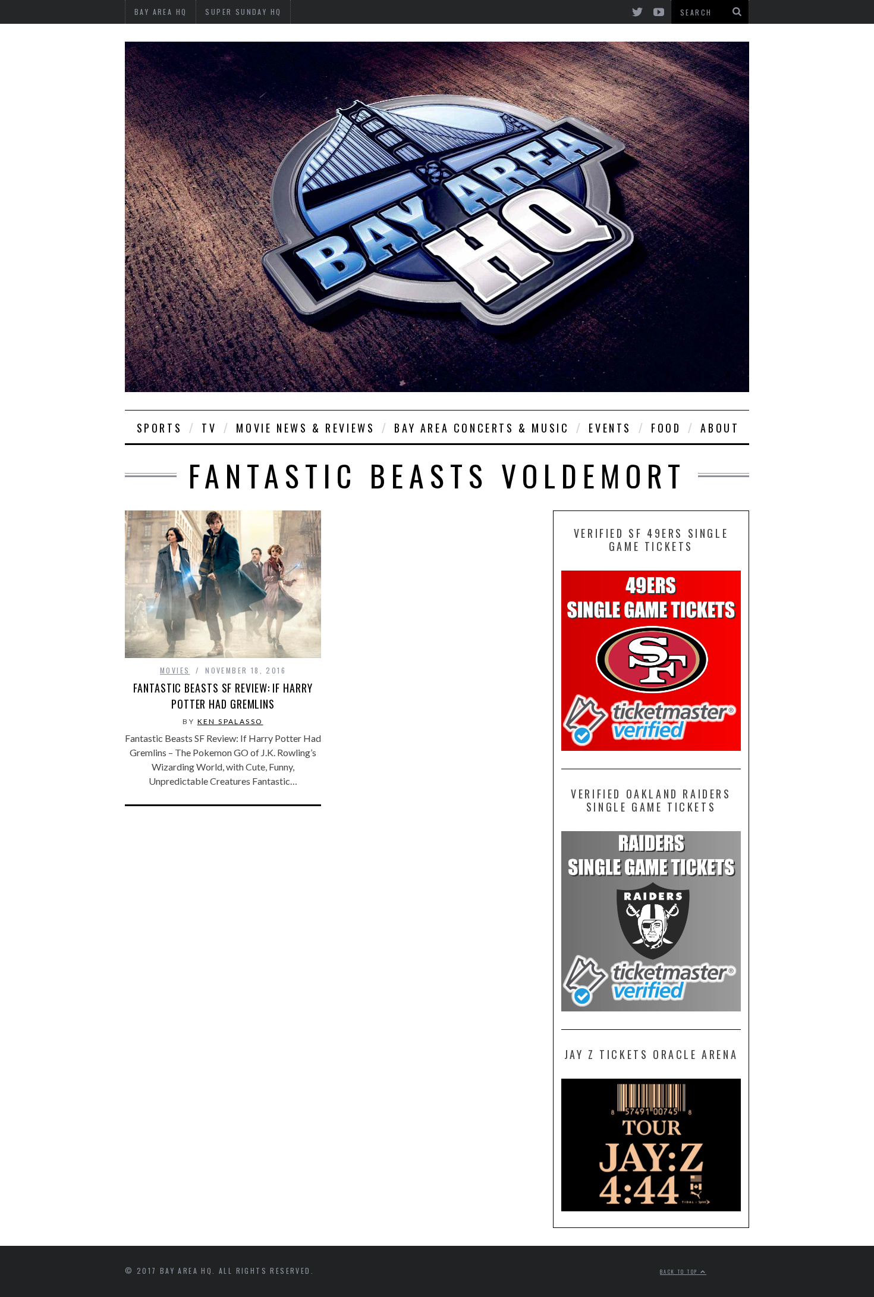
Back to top (680, 1271)
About (719, 428)
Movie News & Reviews (305, 428)
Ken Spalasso (230, 721)
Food (666, 428)
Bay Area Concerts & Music (481, 428)
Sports (160, 428)
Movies (175, 670)
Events (610, 428)
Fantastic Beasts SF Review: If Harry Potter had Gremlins (222, 696)
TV (209, 428)
